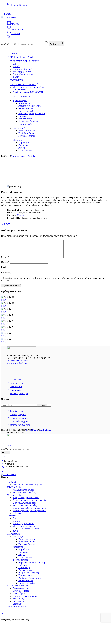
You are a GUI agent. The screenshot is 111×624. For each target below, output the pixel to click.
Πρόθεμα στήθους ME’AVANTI (28, 92)
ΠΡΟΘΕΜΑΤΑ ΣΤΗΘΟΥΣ (23, 84)
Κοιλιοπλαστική (25, 108)
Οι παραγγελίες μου (19, 418)
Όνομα (5, 262)
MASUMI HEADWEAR (22, 57)
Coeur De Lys (13, 515)
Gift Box (17, 513)
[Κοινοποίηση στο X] (2, 224)
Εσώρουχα (18, 128)
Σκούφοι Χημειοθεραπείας (25, 503)
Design (20, 215)
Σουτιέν (16, 66)
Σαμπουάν (17, 604)
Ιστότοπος (5, 272)
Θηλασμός (23, 145)
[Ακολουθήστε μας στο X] (2, 15)
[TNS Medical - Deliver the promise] (15, 17)
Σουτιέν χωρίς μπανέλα (23, 69)
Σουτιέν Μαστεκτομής (23, 74)
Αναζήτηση (55, 44)
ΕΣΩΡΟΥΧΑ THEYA (20, 96)
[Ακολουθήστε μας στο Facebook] (4, 15)
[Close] (2, 461)
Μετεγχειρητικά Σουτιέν (24, 71)
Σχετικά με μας (17, 383)
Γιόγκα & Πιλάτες (26, 136)
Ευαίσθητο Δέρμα (26, 133)
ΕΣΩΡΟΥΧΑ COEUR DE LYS (24, 61)
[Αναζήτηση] (8, 37)
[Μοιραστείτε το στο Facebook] (4, 224)
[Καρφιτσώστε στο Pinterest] (6, 224)
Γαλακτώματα (19, 593)
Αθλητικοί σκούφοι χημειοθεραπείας (30, 500)
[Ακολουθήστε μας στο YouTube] (9, 15)
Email (4, 267)
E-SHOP (14, 53)
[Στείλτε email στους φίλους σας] (9, 224)
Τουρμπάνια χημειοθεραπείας (26, 497)
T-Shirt (16, 77)
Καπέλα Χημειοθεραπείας (25, 505)
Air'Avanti (11, 482)
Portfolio (31, 156)
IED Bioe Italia (14, 487)
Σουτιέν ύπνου (25, 150)
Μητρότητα (18, 140)
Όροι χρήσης (16, 390)
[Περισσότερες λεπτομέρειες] (5, 300)
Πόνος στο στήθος (26, 111)
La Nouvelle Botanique (17, 585)
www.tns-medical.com (17, 363)
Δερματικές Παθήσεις (28, 121)
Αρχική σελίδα (18, 156)
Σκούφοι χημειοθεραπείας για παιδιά (29, 508)
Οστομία (22, 116)
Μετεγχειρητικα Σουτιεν (24, 526)
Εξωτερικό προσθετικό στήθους (27, 484)
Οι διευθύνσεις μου (19, 421)
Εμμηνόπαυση (25, 124)
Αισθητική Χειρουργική (29, 106)
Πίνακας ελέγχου (18, 414)
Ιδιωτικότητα (16, 386)
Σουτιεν (16, 521)
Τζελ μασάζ (18, 598)
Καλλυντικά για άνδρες (23, 490)
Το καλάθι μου (16, 411)
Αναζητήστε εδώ (9, 44)
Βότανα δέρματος (21, 591)
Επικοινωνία (15, 379)
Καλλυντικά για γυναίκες (24, 492)
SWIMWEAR (16, 80)
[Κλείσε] (2, 466)
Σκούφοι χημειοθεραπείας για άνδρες (30, 510)
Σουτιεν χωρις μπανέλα (23, 523)
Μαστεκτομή (24, 103)
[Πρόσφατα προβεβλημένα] (9, 446)
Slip (14, 64)
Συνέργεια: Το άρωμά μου (25, 596)
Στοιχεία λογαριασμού (20, 425)
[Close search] (3, 458)
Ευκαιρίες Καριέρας (19, 393)
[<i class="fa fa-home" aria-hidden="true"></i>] (8, 50)
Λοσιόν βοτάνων (20, 588)
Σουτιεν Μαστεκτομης (28, 528)
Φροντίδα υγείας (20, 100)
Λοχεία (21, 148)
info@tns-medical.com (17, 360)
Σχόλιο (5, 257)
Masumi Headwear (15, 495)
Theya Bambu (13, 534)
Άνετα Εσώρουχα (26, 130)
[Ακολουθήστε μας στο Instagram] (6, 15)
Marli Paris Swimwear (17, 606)
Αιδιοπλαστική (25, 118)
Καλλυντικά (18, 601)
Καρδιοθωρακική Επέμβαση (31, 113)
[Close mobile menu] (2, 472)
